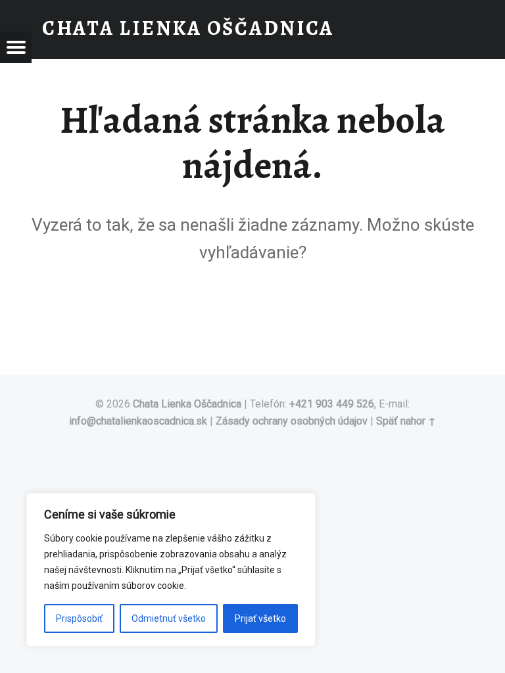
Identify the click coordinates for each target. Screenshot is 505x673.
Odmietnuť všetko (169, 618)
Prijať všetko (260, 618)
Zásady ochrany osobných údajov (292, 421)
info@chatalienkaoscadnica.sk (138, 421)
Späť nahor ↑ (406, 421)
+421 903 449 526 (331, 404)
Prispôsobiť (79, 618)
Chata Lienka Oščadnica (188, 404)
